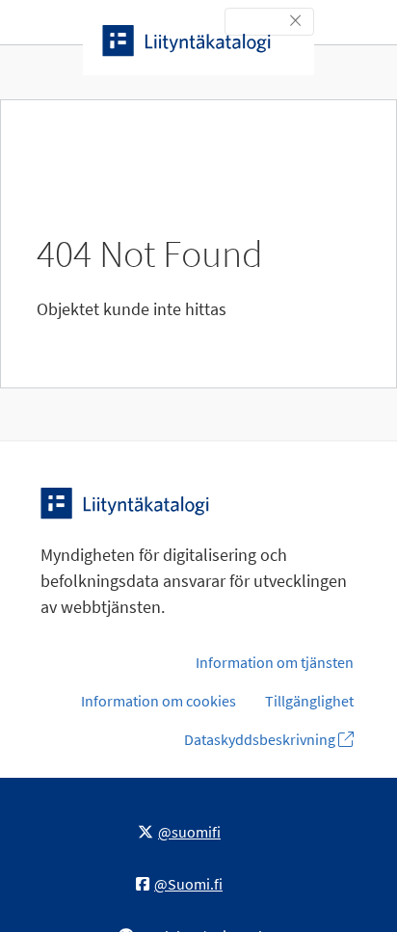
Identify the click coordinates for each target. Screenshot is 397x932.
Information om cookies (158, 700)
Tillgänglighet (309, 700)
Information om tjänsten (275, 662)
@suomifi (189, 831)
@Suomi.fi (188, 883)
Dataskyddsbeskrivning (261, 739)
